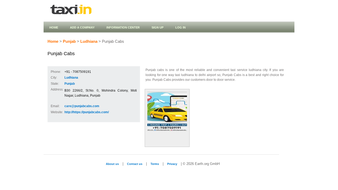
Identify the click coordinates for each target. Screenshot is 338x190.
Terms (155, 163)
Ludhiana (88, 41)
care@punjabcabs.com (81, 106)
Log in (180, 27)
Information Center (123, 27)
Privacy (172, 163)
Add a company (82, 27)
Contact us (134, 163)
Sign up (157, 27)
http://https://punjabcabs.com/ (86, 112)
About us (112, 163)
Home (53, 27)
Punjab (69, 41)
